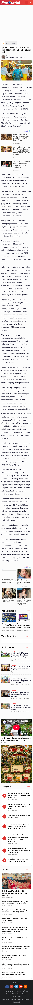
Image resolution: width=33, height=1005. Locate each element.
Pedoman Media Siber (13, 994)
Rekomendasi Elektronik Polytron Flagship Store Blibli (23, 626)
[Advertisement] (16, 23)
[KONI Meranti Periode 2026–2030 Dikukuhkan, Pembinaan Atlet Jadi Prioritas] (16, 881)
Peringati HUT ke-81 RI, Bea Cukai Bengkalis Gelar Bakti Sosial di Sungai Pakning (16, 911)
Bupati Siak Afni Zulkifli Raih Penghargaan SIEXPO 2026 (20, 668)
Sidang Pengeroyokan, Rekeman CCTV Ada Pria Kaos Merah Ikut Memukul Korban (16, 947)
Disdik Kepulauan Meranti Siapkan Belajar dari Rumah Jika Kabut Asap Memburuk (15, 965)
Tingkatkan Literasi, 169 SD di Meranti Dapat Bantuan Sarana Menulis (14, 939)
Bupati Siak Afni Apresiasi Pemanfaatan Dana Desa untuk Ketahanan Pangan (19, 655)
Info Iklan (26, 991)
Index (28, 611)
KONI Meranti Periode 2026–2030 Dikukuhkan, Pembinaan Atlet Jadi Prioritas (14, 893)
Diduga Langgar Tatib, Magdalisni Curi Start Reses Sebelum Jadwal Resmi (9, 626)
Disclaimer (25, 994)
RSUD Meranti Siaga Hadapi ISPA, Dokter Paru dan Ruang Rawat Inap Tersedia (15, 902)
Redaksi (18, 991)
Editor (8, 56)
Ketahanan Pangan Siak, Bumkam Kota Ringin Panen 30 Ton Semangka (21, 681)
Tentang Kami (10, 991)
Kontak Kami (17, 996)
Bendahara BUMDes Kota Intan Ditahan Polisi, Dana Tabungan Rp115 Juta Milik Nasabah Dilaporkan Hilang (14, 929)
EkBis (7, 43)
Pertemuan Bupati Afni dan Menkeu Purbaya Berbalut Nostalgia (20, 695)
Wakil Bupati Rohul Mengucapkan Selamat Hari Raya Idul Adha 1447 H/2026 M (16, 739)
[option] (8, 622)
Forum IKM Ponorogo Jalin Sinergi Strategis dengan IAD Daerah (21, 707)
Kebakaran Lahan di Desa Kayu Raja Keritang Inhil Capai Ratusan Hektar (13, 974)
